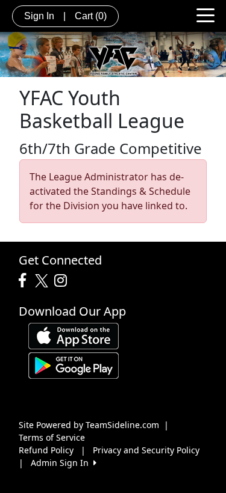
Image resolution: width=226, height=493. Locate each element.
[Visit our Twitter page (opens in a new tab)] (43, 280)
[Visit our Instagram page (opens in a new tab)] (63, 281)
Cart (91, 16)
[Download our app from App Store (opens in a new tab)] (73, 335)
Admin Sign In (62, 462)
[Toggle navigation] (205, 14)
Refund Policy (46, 450)
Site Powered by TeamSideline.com (89, 424)
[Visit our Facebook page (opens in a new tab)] (25, 281)
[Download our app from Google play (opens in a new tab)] (73, 364)
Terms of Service (52, 437)
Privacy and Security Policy (146, 450)
